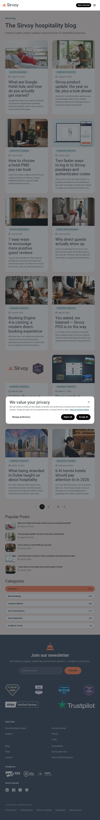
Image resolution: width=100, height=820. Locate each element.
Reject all (68, 417)
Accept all (83, 417)
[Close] (89, 402)
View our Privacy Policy (79, 410)
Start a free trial (83, 5)
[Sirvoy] (10, 5)
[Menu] (94, 5)
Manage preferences (21, 417)
